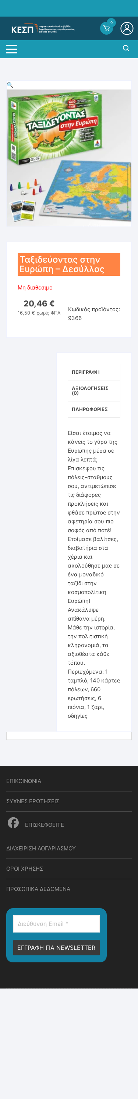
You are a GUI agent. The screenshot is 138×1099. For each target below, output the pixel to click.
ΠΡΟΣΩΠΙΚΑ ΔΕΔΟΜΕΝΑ (38, 888)
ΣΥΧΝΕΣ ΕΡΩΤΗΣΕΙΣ (32, 801)
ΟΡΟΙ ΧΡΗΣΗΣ (24, 868)
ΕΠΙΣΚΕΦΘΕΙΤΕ (44, 824)
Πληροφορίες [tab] (90, 409)
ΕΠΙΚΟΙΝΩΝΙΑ (23, 780)
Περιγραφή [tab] (86, 372)
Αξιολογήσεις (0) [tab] (90, 390)
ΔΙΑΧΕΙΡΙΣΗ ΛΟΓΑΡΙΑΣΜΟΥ (41, 848)
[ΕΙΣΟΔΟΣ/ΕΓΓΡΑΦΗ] (127, 28)
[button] (10, 84)
